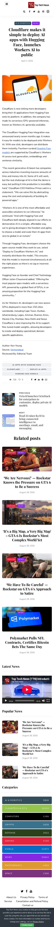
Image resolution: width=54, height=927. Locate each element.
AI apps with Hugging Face (27, 365)
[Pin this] (42, 379)
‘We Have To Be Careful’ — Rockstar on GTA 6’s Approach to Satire (27, 588)
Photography (27, 865)
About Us (11, 897)
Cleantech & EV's (27, 808)
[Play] (5, 700)
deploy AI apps (38, 369)
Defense (27, 833)
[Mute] (43, 700)
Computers (27, 816)
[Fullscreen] (48, 700)
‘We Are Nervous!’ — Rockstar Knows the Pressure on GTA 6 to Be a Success (27, 482)
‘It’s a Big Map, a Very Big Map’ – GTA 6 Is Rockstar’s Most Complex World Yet (27, 535)
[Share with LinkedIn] (39, 379)
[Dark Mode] (43, 11)
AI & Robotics (23, 23)
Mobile (27, 849)
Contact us (27, 905)
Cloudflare (13, 369)
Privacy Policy (27, 897)
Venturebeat (17, 349)
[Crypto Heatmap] (48, 11)
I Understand (27, 925)
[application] (27, 689)
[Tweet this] (35, 379)
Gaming (11, 453)
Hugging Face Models (26, 374)
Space (27, 873)
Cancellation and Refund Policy (32, 901)
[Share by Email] (46, 379)
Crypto (11, 613)
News (36, 23)
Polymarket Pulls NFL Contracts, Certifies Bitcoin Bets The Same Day (27, 642)
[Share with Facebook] (32, 379)
